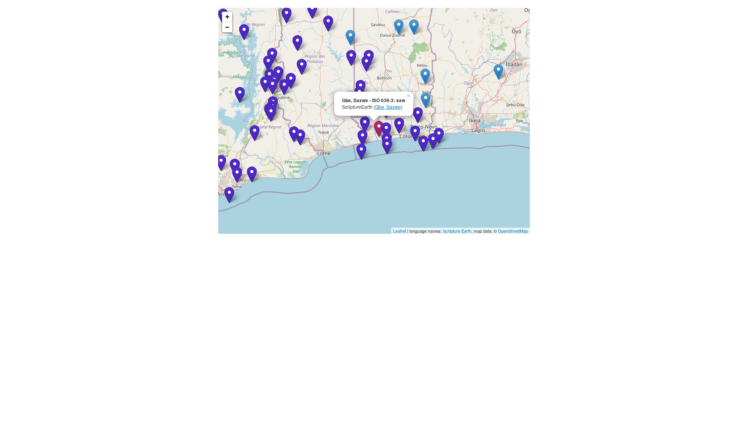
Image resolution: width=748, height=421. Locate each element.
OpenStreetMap (513, 231)
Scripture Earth (457, 231)
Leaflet (399, 231)
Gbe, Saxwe (388, 106)
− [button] (227, 27)
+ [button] (227, 16)
